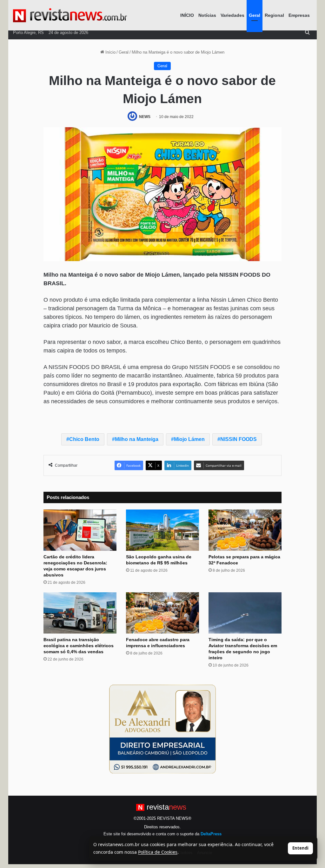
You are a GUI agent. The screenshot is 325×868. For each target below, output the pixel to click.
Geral (254, 15)
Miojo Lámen (189, 439)
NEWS (144, 117)
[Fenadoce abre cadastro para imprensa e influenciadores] (162, 613)
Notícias (207, 15)
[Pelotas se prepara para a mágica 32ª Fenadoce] (245, 530)
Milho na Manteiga (136, 439)
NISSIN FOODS (238, 439)
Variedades (232, 15)
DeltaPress (211, 834)
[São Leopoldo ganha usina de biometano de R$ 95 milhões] (162, 530)
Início (110, 52)
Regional (274, 15)
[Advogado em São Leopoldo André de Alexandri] (162, 728)
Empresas (299, 15)
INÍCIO (187, 15)
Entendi (300, 848)
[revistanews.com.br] (70, 15)
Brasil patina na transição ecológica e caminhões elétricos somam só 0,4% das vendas (78, 645)
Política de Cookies (157, 852)
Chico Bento (84, 439)
